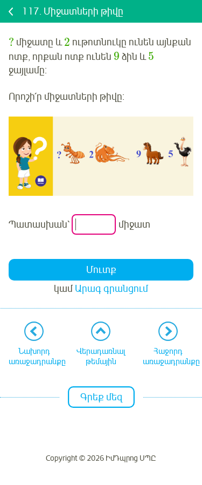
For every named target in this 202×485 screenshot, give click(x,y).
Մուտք (101, 270)
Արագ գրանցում (111, 289)
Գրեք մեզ (101, 397)
